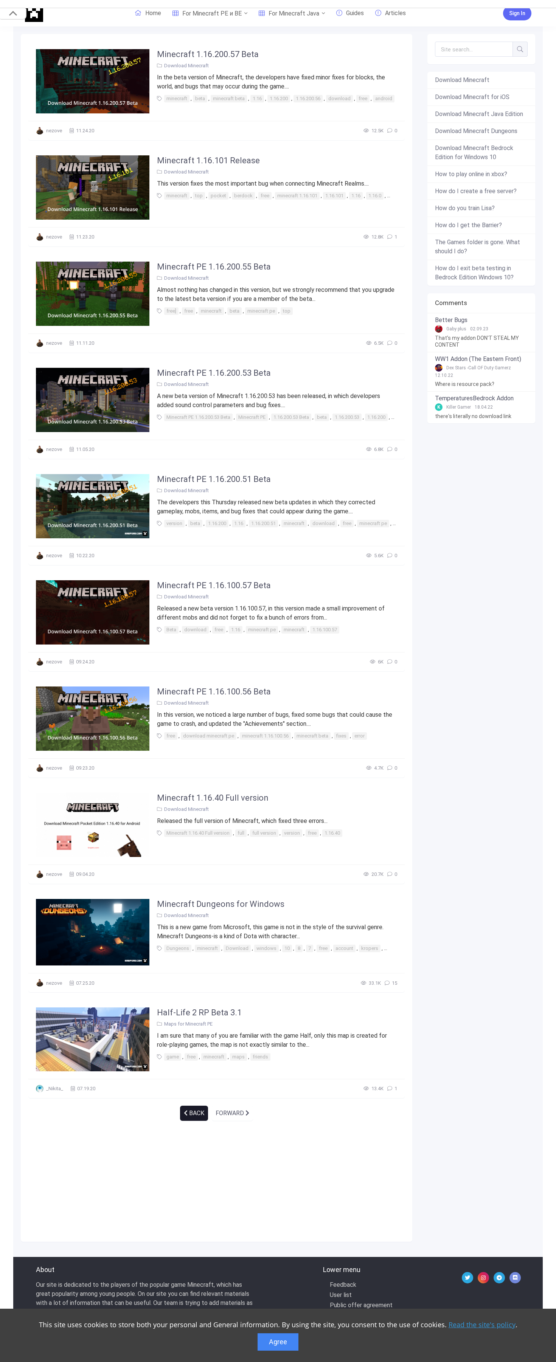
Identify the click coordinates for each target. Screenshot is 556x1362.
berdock (243, 195)
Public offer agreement (361, 1305)
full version (264, 833)
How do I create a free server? (476, 191)
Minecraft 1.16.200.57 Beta (208, 54)
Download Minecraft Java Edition (479, 114)
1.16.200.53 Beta (291, 417)
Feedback (343, 1284)
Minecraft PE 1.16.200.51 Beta (214, 479)
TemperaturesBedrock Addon (474, 398)
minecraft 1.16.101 (297, 195)
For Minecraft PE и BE (212, 13)
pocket (218, 195)
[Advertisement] (216, 1177)
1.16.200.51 (263, 523)
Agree (278, 1342)
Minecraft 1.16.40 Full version (213, 798)
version (174, 523)
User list (341, 1294)
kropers (369, 948)
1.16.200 (279, 98)
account (344, 948)
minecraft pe (261, 311)
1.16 (257, 98)
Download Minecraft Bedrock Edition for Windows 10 (474, 152)
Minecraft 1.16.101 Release (208, 160)
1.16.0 (374, 195)
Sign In (517, 13)
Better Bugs (451, 320)
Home (153, 13)
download (339, 98)
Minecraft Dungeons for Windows (220, 904)
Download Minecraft (186, 65)
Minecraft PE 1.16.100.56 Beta (214, 691)
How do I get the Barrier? (468, 225)
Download (237, 948)
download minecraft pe (208, 736)
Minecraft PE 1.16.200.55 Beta (214, 266)
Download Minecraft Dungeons (476, 131)
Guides (355, 13)
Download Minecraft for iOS (472, 97)
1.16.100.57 (324, 629)
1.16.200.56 (308, 98)
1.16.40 (332, 833)
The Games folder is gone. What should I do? (477, 247)
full (241, 833)
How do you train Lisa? (465, 208)
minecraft (176, 98)
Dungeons (177, 948)
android (383, 98)
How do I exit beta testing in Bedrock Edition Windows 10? (474, 273)
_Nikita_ (54, 1088)
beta (200, 98)
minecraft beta (229, 98)
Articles (395, 13)
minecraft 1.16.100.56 (265, 736)
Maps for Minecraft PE (188, 1024)
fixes (341, 736)
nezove (54, 130)
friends (260, 1057)
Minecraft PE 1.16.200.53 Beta (214, 373)
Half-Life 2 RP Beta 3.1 (199, 1012)
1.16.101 (334, 195)
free (363, 98)
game (172, 1057)
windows (266, 948)
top (199, 195)
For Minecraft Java (294, 13)
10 (287, 948)
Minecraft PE (252, 417)
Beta (171, 629)
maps (238, 1057)
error (359, 736)
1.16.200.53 (347, 417)
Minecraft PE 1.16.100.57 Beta (214, 585)
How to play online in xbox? (471, 174)
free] (171, 311)
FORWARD (230, 1113)
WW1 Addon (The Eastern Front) (478, 359)
